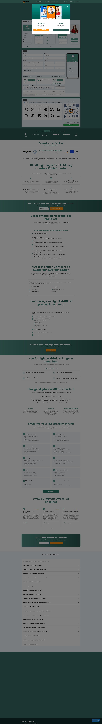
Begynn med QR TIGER (41, 29)
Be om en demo (61, 29)
